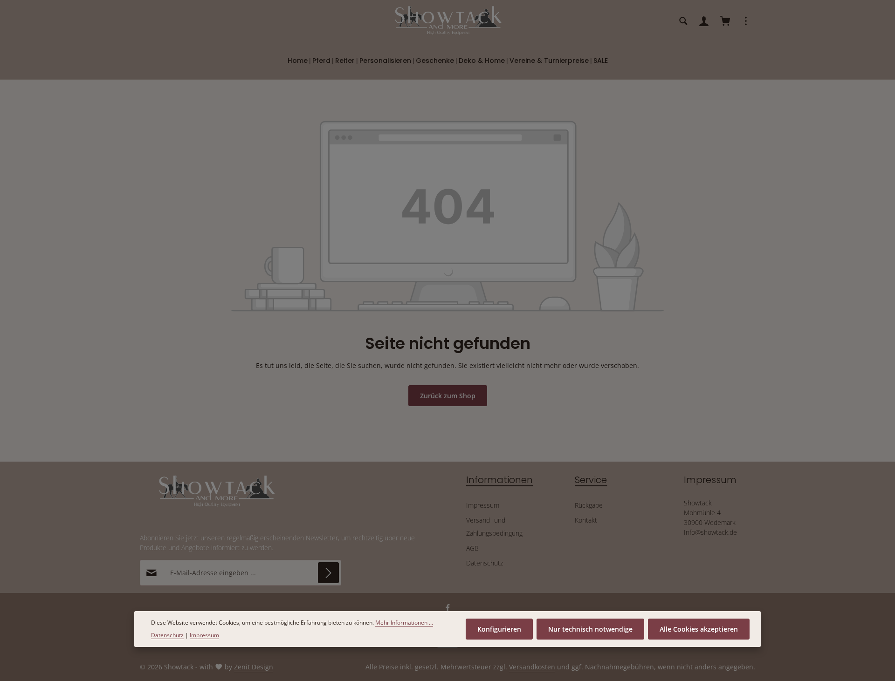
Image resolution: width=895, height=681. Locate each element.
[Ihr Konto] (704, 21)
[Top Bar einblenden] (746, 21)
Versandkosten (532, 666)
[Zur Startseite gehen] (447, 21)
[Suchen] (683, 21)
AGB (472, 548)
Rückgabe (589, 505)
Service (591, 479)
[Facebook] (448, 609)
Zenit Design (253, 666)
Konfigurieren (499, 629)
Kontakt (586, 520)
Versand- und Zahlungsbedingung (494, 527)
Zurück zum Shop (447, 395)
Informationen (499, 479)
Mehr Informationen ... (404, 623)
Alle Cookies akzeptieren (699, 629)
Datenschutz (484, 562)
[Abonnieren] (328, 572)
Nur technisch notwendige (590, 629)
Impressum (482, 505)
